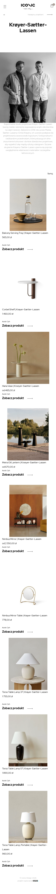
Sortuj (50, 173)
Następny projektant (35, 14)
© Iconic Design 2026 (28, 878)
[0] (52, 5)
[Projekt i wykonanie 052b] (35, 881)
